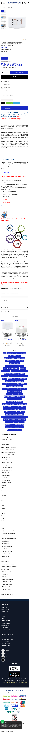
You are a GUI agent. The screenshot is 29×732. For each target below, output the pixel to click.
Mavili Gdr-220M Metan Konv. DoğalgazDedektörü (14, 358)
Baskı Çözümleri (5, 556)
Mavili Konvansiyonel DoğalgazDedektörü (14, 414)
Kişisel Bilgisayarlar (5, 553)
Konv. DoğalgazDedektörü (9, 396)
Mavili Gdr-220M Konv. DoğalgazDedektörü (14, 365)
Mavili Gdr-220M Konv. (14, 363)
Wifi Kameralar (4, 574)
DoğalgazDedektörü (21, 396)
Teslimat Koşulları (5, 623)
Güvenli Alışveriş (5, 625)
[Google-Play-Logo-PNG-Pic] (14, 674)
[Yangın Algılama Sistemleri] (4, 7)
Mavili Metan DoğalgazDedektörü (11, 373)
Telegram (17, 103)
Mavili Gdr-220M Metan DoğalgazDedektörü (14, 360)
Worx (2, 503)
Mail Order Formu (5, 643)
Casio (2, 510)
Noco (2, 528)
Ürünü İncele (9, 330)
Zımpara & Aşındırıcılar (6, 462)
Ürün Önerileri (5, 307)
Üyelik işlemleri (4, 627)
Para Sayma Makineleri (6, 439)
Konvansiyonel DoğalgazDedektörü (14, 429)
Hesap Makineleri (5, 475)
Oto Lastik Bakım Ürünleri (7, 571)
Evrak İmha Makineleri (6, 467)
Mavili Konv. (22, 373)
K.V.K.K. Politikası (5, 611)
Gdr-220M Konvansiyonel (7, 416)
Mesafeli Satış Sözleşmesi (7, 637)
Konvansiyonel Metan (18, 424)
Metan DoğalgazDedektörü (12, 394)
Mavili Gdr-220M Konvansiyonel (14, 399)
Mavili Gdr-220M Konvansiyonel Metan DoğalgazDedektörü (15, 404)
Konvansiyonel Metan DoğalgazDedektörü (14, 427)
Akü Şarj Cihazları (5, 569)
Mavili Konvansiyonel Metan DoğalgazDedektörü (14, 411)
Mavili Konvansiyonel (8, 409)
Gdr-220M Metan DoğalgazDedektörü (10, 383)
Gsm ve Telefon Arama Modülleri (8, 566)
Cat (2, 500)
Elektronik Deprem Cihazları (7, 564)
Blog (2, 618)
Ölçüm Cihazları (5, 576)
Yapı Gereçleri (4, 465)
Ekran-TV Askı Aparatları (7, 536)
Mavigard (3, 492)
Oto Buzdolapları (5, 561)
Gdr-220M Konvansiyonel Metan (20, 416)
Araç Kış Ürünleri (5, 548)
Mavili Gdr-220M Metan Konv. (14, 355)
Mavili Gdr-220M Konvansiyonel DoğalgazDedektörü (14, 406)
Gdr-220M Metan (11, 378)
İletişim (3, 616)
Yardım (3, 632)
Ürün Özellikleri (6, 108)
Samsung (3, 485)
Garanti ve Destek (5, 629)
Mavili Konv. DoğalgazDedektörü (8, 376)
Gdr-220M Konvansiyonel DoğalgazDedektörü (14, 422)
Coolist (3, 508)
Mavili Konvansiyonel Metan (19, 409)
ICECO (3, 523)
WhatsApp (10, 103)
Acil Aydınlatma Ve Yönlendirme (8, 447)
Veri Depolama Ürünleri (6, 470)
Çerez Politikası (5, 641)
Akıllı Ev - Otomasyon (6, 477)
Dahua (3, 526)
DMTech (3, 518)
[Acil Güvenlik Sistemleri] (3, 7)
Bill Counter (4, 487)
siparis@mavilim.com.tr (12, 293)
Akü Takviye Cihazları (6, 559)
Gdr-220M (5, 378)
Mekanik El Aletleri (5, 460)
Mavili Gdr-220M (11, 353)
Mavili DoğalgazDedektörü (22, 376)
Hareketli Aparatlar (5, 480)
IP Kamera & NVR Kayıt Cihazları (9, 454)
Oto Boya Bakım (5, 442)
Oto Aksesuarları (5, 543)
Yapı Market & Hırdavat (6, 546)
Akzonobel (3, 495)
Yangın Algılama (5, 444)
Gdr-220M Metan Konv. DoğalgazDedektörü (14, 381)
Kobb (2, 505)
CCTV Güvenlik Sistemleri (7, 449)
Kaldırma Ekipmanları (6, 437)
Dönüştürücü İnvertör (6, 589)
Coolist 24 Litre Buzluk (6, 584)
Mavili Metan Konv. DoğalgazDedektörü (19, 371)
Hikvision (3, 498)
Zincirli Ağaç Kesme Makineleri (8, 538)
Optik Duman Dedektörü (7, 594)
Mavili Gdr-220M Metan (21, 353)
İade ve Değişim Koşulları (7, 639)
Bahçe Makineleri (5, 472)
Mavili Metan (22, 368)
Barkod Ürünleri (5, 541)
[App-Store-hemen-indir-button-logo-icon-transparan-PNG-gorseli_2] (14, 668)
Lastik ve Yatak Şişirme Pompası (9, 592)
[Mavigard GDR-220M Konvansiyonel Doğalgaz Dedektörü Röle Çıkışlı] (7, 326)
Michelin (3, 513)
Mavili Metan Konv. (6, 371)
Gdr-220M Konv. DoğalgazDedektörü (14, 386)
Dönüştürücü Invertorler (6, 551)
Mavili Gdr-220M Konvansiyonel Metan (14, 401)
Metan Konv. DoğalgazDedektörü (14, 391)
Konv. (21, 394)
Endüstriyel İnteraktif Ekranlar (8, 533)
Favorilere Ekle (6, 330)
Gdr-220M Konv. (23, 383)
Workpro (3, 521)
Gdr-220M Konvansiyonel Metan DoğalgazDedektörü (14, 419)
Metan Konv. (23, 388)
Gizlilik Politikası (5, 609)
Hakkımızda (4, 607)
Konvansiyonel (9, 424)
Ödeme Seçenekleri (6, 304)
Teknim (3, 515)
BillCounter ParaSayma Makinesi (9, 586)
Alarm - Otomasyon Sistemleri (8, 452)
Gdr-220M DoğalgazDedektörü (9, 388)
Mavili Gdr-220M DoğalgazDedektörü (11, 368)
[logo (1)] (14, 691)
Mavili (4, 353)
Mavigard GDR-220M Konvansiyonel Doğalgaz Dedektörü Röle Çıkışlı (7, 334)
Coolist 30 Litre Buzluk (6, 581)
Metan (18, 388)
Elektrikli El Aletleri (5, 457)
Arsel (2, 490)
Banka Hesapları (5, 614)
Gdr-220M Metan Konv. (21, 378)
